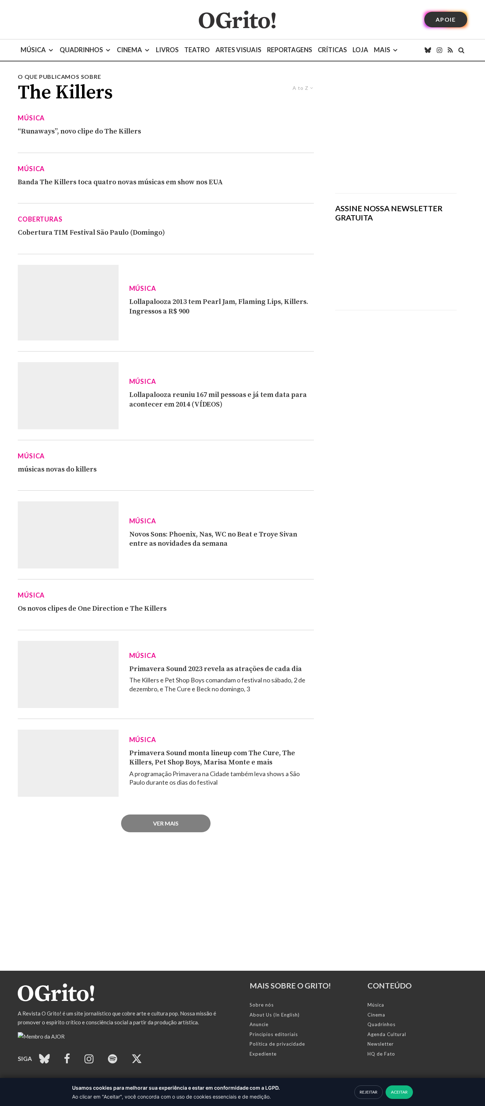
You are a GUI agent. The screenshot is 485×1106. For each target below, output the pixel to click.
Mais (382, 50)
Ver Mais (166, 823)
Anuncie (259, 1024)
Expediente (263, 1054)
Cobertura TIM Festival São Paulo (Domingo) (91, 232)
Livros (167, 50)
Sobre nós (262, 1005)
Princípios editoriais (274, 1034)
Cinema (129, 50)
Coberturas (40, 219)
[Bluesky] (428, 50)
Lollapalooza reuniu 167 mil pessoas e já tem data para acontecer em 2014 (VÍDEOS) (218, 400)
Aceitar (399, 1092)
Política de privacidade (277, 1044)
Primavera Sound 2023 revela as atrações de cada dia (215, 669)
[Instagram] (439, 50)
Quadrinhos (81, 50)
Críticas (332, 50)
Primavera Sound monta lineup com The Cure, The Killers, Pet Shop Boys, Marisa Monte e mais (212, 758)
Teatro (197, 50)
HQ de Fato (381, 1054)
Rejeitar (368, 1092)
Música (33, 50)
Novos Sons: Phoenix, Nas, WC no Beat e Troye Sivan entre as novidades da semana (213, 539)
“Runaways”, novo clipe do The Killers (79, 131)
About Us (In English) (275, 1015)
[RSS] (450, 50)
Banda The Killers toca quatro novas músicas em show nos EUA (120, 182)
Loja (360, 50)
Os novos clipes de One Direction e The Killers (92, 608)
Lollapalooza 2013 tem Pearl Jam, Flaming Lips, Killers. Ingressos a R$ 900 (218, 307)
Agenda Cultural (386, 1034)
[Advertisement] (396, 132)
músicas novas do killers (57, 469)
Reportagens (289, 50)
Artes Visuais (238, 50)
